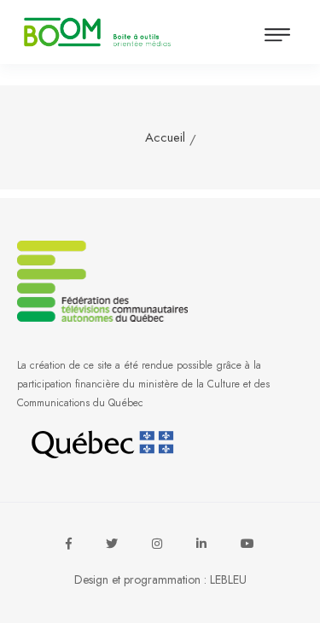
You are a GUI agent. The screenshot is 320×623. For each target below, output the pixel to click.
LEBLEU (228, 579)
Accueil (165, 137)
